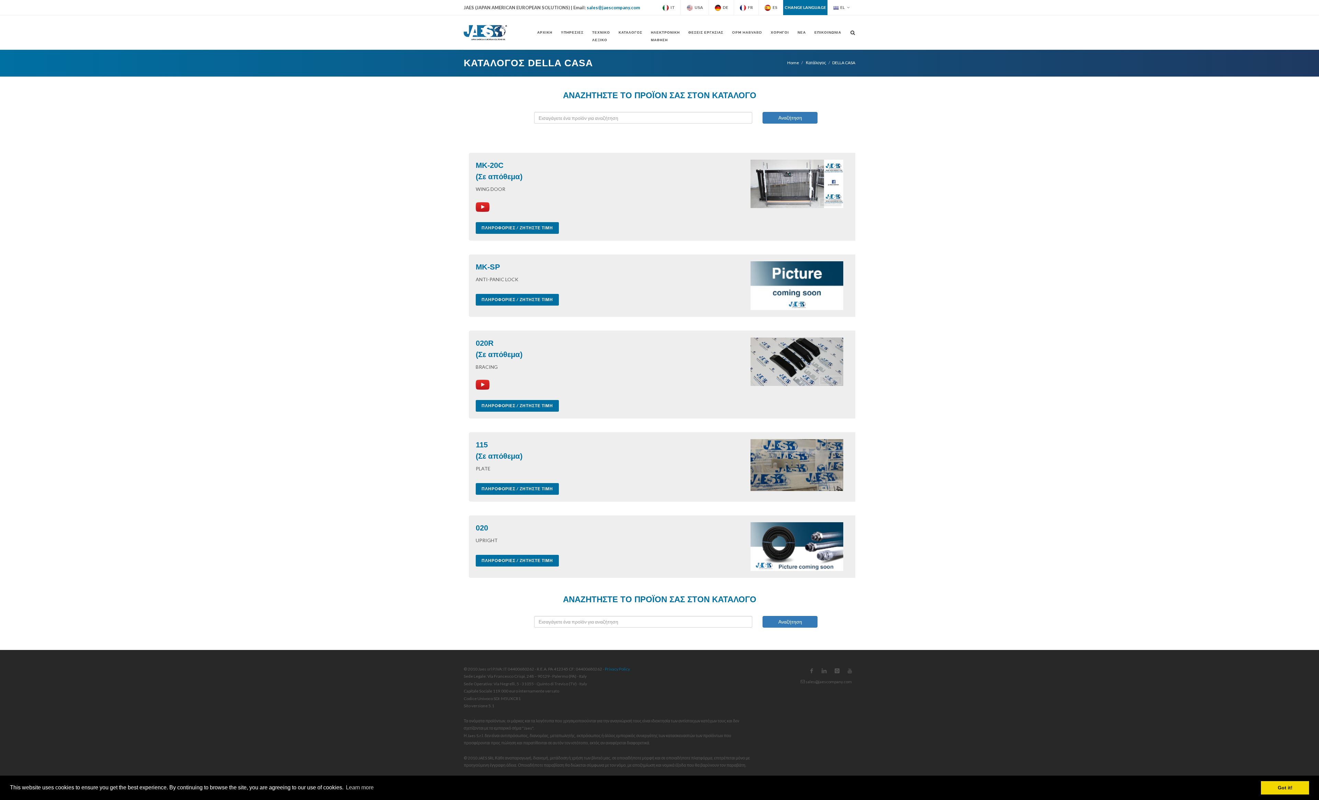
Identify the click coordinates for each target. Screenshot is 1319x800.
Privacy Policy (617, 669)
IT (672, 7)
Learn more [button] (360, 787)
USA (698, 7)
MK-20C (490, 165)
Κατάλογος (815, 62)
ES (774, 7)
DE (724, 7)
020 (482, 528)
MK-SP (488, 267)
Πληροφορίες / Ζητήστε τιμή (517, 227)
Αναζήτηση (790, 118)
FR (749, 7)
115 (482, 445)
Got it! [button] (1285, 787)
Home (793, 62)
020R (485, 343)
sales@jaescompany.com (613, 7)
